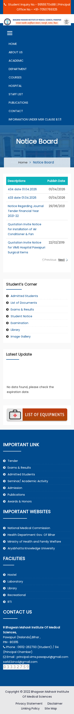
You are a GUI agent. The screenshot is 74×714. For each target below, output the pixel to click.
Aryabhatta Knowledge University (31, 548)
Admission (15, 488)
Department (18, 69)
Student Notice (21, 316)
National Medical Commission (29, 528)
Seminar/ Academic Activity (28, 481)
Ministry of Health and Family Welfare (34, 541)
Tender (13, 461)
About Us (16, 52)
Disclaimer (54, 704)
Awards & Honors (20, 501)
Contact (16, 111)
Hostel (12, 575)
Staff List (16, 94)
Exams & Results (22, 309)
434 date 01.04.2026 (22, 189)
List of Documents (24, 303)
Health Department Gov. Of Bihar (31, 535)
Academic (16, 61)
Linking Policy (30, 708)
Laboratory (15, 581)
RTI (10, 602)
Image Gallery (21, 336)
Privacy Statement (29, 704)
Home (13, 44)
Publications (18, 103)
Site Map (51, 708)
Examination (19, 323)
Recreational (17, 595)
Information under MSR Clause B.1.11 (35, 119)
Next (61, 260)
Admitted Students (24, 296)
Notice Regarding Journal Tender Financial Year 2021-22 (26, 211)
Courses (15, 77)
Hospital (15, 86)
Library (15, 330)
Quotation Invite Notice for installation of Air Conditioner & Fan (24, 229)
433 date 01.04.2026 (22, 198)
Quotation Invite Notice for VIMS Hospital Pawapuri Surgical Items (26, 247)
